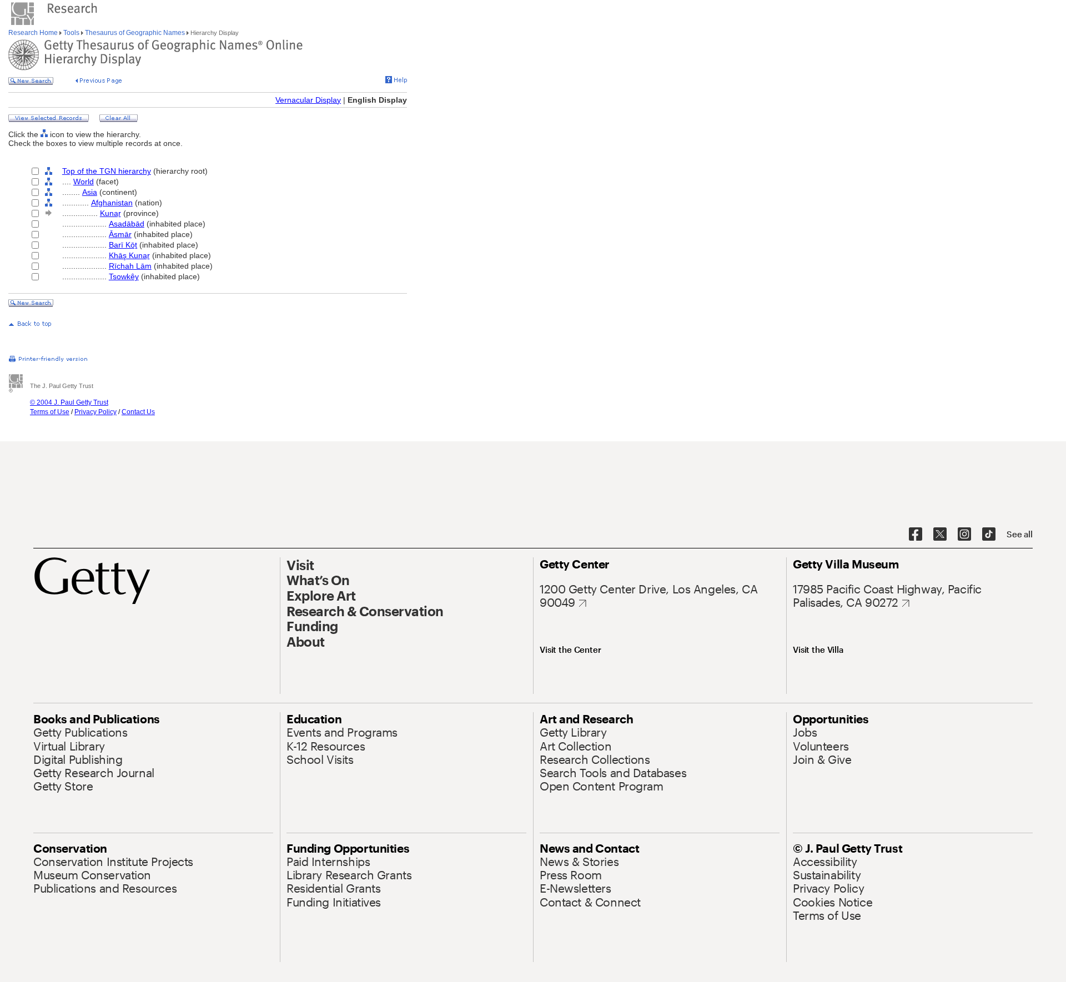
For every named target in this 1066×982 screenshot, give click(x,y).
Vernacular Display (308, 99)
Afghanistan (112, 202)
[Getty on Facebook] (915, 534)
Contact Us (138, 412)
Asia (89, 192)
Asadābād (126, 223)
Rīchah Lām (130, 265)
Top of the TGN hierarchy (106, 171)
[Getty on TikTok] (988, 534)
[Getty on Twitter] (940, 534)
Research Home (33, 33)
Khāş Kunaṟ (129, 255)
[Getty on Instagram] (964, 534)
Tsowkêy (124, 276)
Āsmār (120, 234)
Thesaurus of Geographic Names (135, 33)
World (83, 181)
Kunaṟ (110, 213)
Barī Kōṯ (123, 244)
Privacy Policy (95, 412)
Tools (71, 33)
